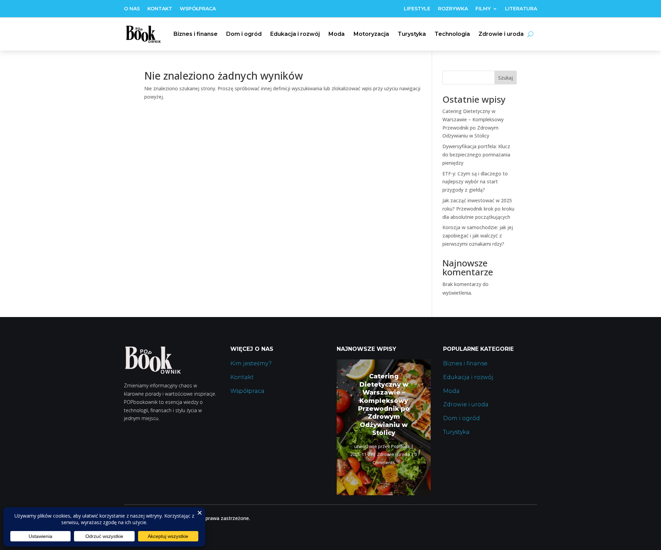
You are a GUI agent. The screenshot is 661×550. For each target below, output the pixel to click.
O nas (132, 9)
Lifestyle (417, 9)
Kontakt (159, 9)
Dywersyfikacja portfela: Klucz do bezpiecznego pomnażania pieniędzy (476, 154)
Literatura (521, 9)
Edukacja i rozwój (295, 34)
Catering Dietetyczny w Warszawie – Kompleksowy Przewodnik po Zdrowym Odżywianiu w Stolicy (384, 405)
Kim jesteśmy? (251, 363)
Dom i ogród (244, 34)
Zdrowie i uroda (501, 34)
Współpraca (198, 9)
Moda (336, 34)
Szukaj (505, 77)
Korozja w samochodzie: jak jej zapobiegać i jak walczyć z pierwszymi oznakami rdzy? (477, 235)
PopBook (400, 446)
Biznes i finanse (196, 34)
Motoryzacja (371, 34)
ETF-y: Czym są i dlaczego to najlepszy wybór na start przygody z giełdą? (475, 181)
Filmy (483, 9)
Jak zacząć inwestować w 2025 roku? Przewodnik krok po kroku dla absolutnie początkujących (478, 208)
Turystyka (412, 34)
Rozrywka (453, 9)
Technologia (452, 34)
